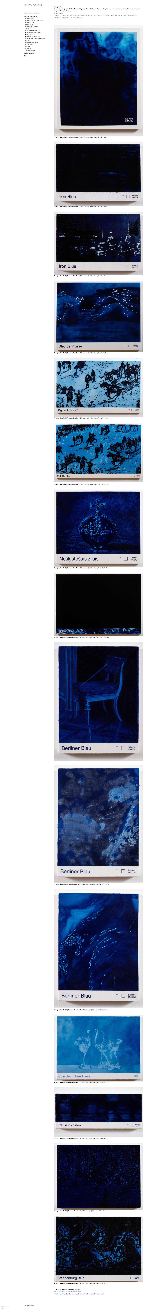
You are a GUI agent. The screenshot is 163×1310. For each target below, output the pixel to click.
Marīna (27, 40)
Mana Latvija (29, 44)
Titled (27, 28)
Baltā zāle (28, 34)
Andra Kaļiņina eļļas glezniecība (35, 38)
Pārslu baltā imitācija (31, 26)
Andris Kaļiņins (33, 4)
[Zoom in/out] (8, 1306)
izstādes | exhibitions (30, 16)
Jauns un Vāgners (30, 50)
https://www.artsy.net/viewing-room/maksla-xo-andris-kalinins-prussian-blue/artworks (79, 1294)
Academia (28, 48)
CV (25, 56)
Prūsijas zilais (29, 18)
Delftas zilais (29, 24)
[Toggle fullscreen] (6, 1306)
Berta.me (31, 1305)
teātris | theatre (29, 53)
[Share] (4, 1306)
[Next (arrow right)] (4, 1308)
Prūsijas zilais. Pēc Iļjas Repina (34, 20)
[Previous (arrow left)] (2, 1308)
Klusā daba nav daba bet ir (33, 36)
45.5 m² (27, 46)
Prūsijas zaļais (29, 22)
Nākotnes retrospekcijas (32, 30)
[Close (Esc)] (2, 1306)
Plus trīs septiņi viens (31, 42)
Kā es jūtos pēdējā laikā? (32, 32)
